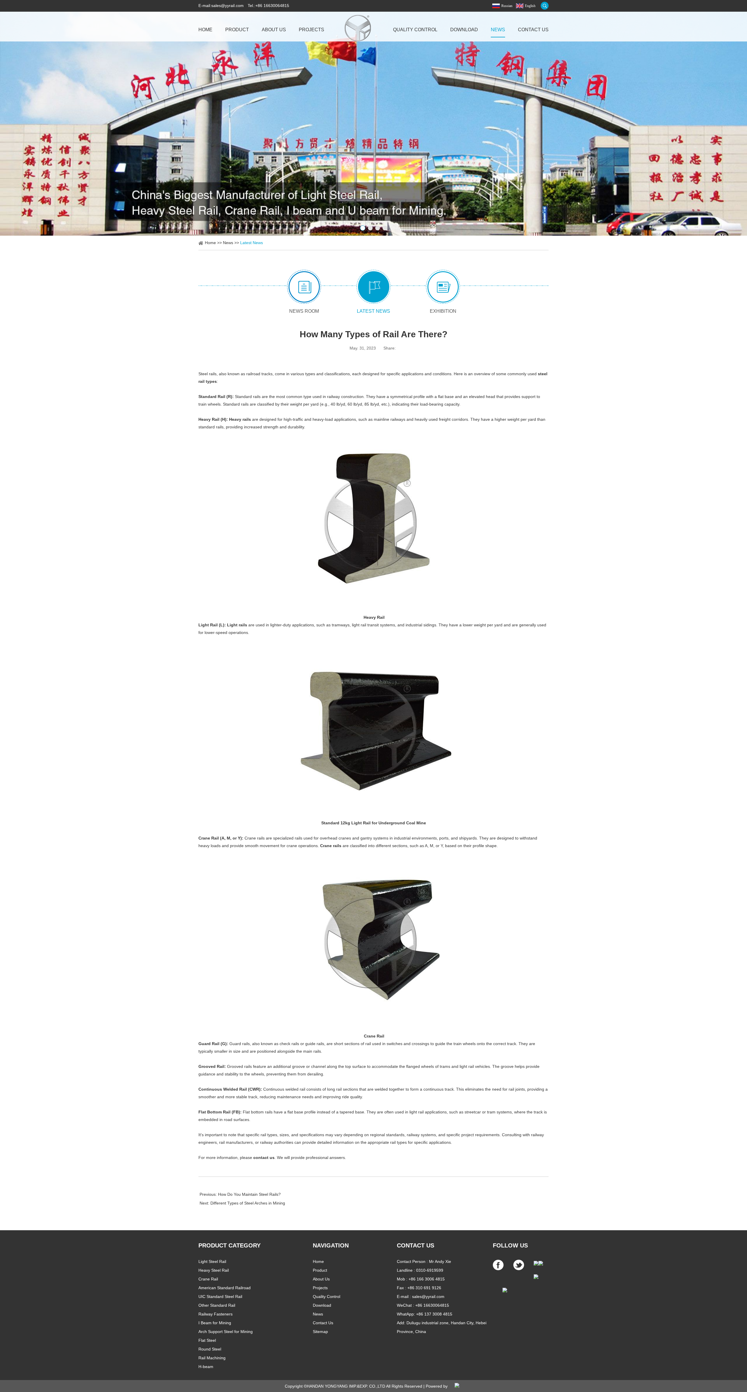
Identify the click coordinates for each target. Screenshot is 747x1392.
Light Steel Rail (212, 1261)
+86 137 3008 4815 (434, 1314)
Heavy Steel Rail (213, 1270)
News (498, 29)
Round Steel (209, 1349)
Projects (311, 29)
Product (237, 29)
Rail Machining (212, 1357)
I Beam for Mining (214, 1322)
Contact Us (533, 29)
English (530, 6)
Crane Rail (208, 1279)
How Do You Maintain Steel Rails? (249, 1194)
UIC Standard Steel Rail (220, 1296)
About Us (274, 29)
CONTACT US (415, 1245)
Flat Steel (207, 1340)
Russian (506, 6)
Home (205, 29)
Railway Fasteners (215, 1314)
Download (464, 29)
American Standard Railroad (224, 1287)
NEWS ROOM (304, 311)
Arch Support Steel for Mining (225, 1331)
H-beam (205, 1366)
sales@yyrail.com (227, 5)
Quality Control (415, 29)
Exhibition (443, 311)
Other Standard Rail (216, 1305)
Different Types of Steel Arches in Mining (247, 1203)
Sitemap (320, 1331)
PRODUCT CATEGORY (229, 1245)
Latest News (251, 242)
